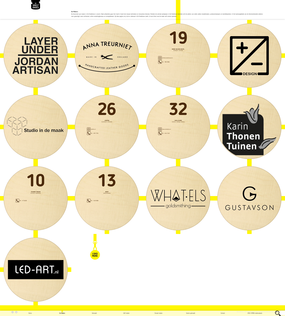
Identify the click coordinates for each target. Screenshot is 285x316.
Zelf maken (126, 313)
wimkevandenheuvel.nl (167, 58)
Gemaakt (94, 313)
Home (30, 313)
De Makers (62, 313)
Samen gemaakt (190, 313)
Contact (223, 313)
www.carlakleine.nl (166, 129)
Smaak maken (158, 313)
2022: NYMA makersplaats (255, 313)
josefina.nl (93, 129)
